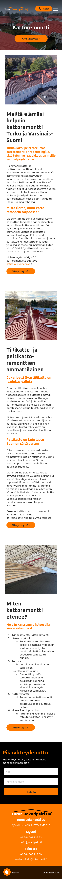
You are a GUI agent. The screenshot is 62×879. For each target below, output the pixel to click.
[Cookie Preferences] (7, 872)
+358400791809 (31, 854)
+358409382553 (31, 837)
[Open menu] (55, 8)
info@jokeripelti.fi (31, 842)
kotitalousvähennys (18, 264)
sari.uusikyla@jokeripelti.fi (31, 859)
